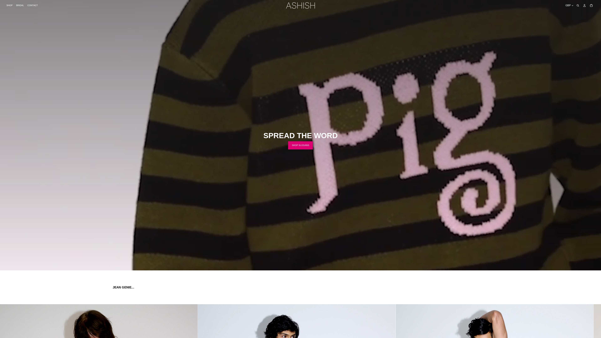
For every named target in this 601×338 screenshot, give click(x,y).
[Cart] (591, 5)
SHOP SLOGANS (300, 145)
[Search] (577, 5)
